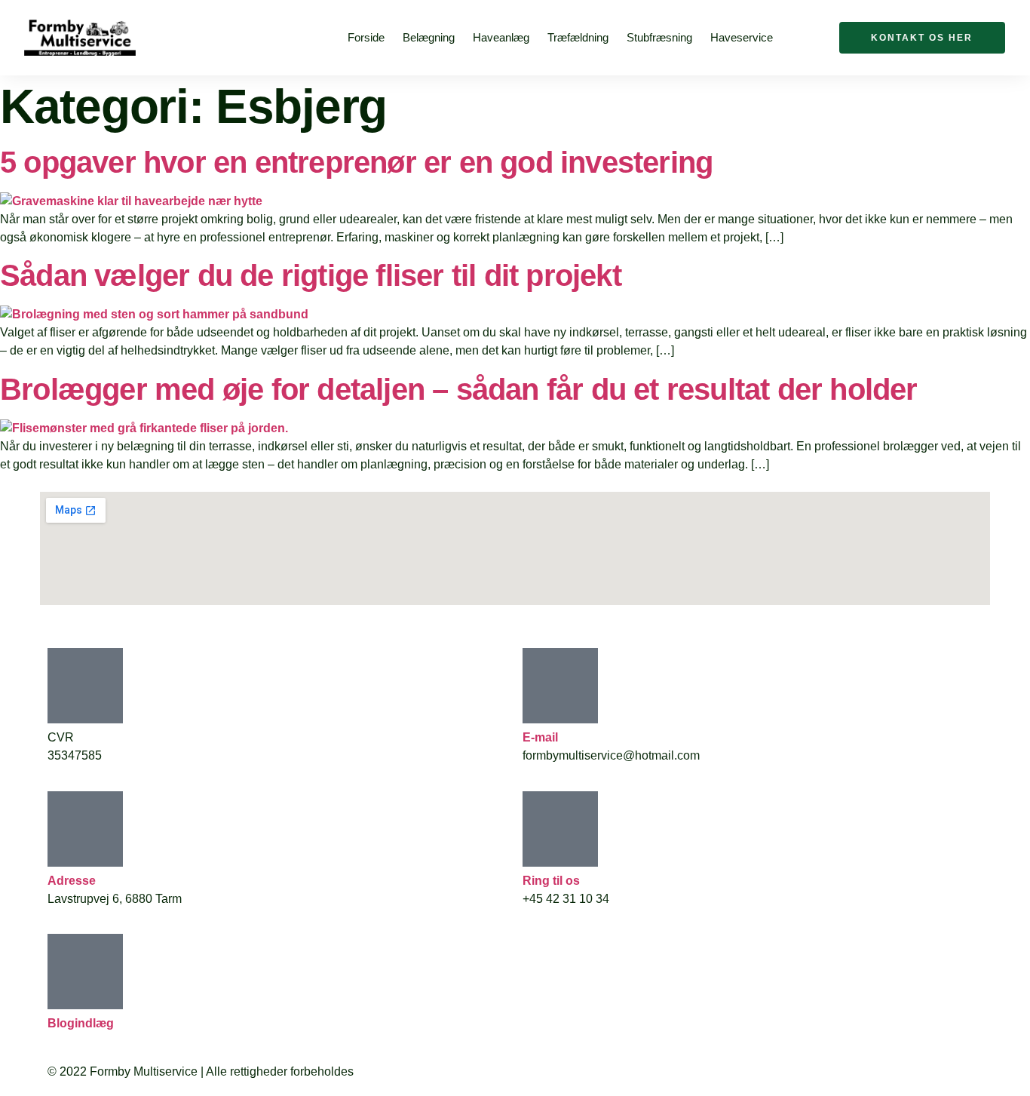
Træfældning (577, 37)
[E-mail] (560, 685)
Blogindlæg (81, 1023)
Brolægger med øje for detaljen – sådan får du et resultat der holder (459, 389)
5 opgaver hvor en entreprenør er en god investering (356, 162)
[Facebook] (810, 35)
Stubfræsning (659, 37)
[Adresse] (85, 829)
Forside (366, 37)
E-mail (540, 737)
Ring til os (551, 880)
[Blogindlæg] (85, 971)
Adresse (72, 880)
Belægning (429, 37)
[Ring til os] (560, 829)
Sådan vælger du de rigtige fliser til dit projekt (310, 275)
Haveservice (741, 37)
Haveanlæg (501, 37)
